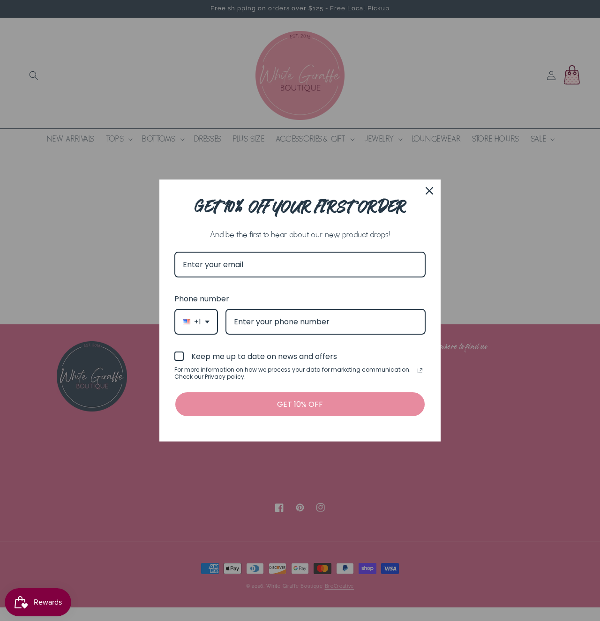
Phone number (201, 298)
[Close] (429, 191)
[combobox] (196, 322)
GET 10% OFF (300, 404)
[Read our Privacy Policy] (420, 370)
